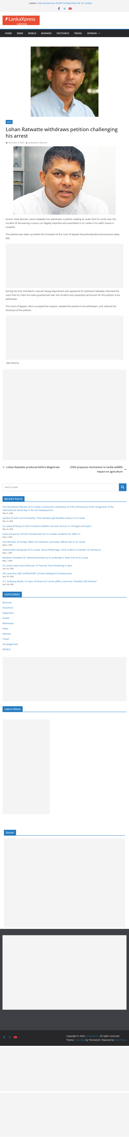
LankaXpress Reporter (38, 142)
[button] (98, 33)
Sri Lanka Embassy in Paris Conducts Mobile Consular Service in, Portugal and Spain (47, 526)
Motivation (8, 623)
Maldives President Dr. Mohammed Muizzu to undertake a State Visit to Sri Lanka (45, 557)
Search (122, 487)
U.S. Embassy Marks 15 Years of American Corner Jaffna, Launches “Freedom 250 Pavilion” (50, 581)
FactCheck (63, 33)
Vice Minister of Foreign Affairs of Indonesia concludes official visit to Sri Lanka (44, 541)
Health (6, 618)
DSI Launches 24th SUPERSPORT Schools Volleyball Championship (37, 573)
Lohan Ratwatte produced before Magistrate (33, 467)
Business (46, 33)
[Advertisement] (64, 266)
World (32, 33)
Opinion (92, 33)
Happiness (8, 612)
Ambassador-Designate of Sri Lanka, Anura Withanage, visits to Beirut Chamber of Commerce (52, 549)
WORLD (6, 649)
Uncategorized (10, 644)
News (20, 33)
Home (8, 33)
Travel (78, 33)
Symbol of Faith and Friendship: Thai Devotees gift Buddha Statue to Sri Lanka (44, 518)
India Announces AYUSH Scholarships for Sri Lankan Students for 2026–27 (41, 533)
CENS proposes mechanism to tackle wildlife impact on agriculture (96, 469)
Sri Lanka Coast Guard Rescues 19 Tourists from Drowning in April (37, 565)
